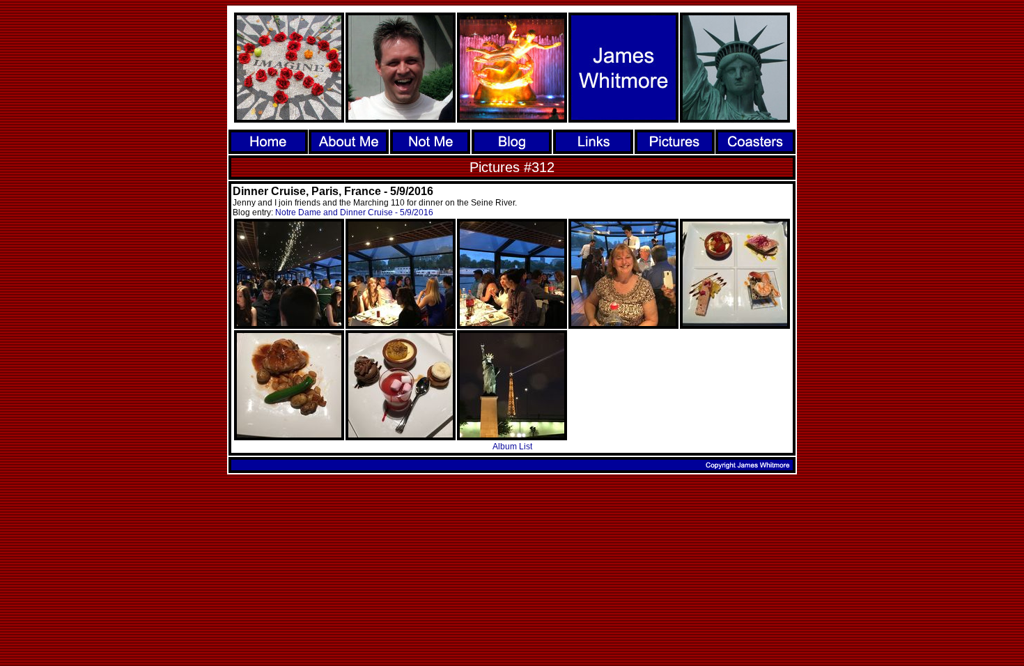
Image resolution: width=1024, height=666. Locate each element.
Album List (512, 446)
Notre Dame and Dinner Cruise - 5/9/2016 (354, 212)
